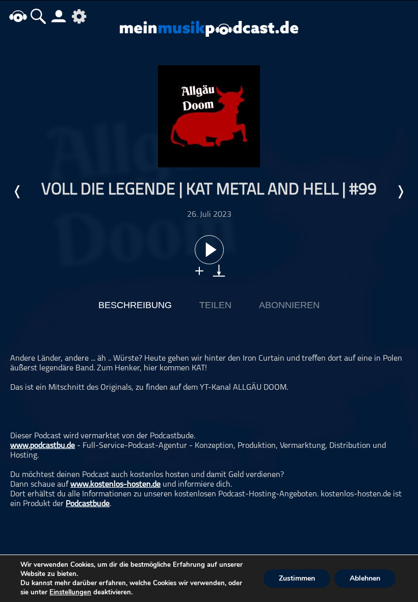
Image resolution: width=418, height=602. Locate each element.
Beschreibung (135, 305)
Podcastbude (88, 504)
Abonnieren (289, 305)
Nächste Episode (400, 191)
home (18, 16)
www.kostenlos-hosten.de (115, 485)
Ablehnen (365, 578)
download (219, 270)
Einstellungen (70, 592)
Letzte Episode (17, 191)
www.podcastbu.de (42, 446)
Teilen (215, 305)
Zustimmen (297, 578)
